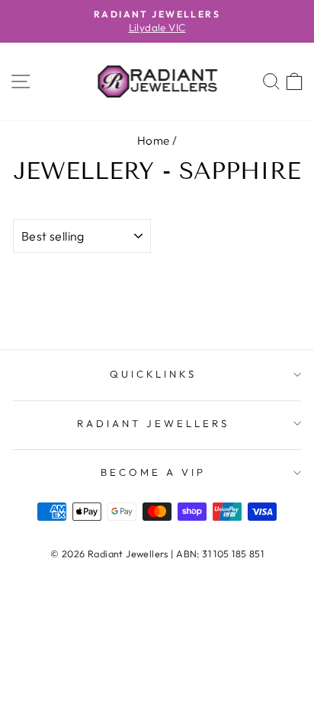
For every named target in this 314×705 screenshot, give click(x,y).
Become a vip (153, 472)
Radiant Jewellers (153, 423)
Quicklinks (153, 374)
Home (153, 140)
